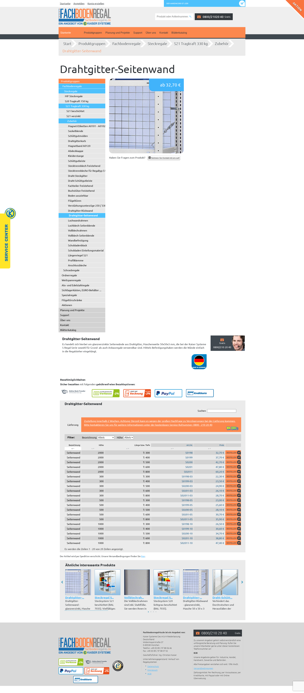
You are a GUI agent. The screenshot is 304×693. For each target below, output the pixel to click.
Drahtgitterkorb (77, 140)
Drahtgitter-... (74, 597)
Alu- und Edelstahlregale (75, 285)
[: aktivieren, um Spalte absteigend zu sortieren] (73, 448)
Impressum (152, 669)
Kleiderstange (76, 155)
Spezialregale (69, 295)
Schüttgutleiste (76, 160)
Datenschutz (153, 666)
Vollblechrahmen (77, 230)
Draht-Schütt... (222, 597)
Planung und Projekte (117, 32)
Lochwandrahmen (78, 220)
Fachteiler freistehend (80, 185)
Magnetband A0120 (79, 145)
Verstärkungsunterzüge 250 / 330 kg (88, 205)
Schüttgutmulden (78, 135)
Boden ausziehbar (78, 195)
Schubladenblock (77, 245)
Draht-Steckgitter (78, 175)
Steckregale (157, 43)
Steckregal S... (104, 597)
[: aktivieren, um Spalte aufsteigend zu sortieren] (93, 448)
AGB (149, 673)
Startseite (65, 3)
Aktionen (67, 305)
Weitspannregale (71, 280)
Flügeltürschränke (72, 300)
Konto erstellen (96, 3)
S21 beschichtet (75, 110)
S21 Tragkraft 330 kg (191, 43)
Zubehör (222, 43)
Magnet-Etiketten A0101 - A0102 (86, 126)
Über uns (151, 32)
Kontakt (163, 32)
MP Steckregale (74, 96)
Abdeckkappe (75, 150)
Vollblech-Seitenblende (81, 235)
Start (67, 43)
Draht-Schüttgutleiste (80, 180)
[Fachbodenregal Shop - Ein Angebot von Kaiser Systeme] (85, 16)
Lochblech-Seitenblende (81, 225)
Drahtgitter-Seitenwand (82, 51)
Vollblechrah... (134, 597)
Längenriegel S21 (78, 255)
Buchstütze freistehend (81, 190)
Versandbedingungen (203, 668)
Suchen (202, 410)
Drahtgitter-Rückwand (80, 210)
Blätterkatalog (179, 32)
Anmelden (79, 3)
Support (137, 32)
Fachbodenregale (126, 43)
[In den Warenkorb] (233, 452)
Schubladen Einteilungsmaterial (86, 250)
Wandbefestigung (78, 240)
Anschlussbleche (77, 265)
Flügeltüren (74, 200)
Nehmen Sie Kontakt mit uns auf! (165, 158)
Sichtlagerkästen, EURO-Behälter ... (81, 290)
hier (143, 556)
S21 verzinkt (73, 116)
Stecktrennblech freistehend (84, 165)
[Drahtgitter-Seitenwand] (146, 116)
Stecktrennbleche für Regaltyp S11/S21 (90, 170)
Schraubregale (71, 270)
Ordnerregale (69, 275)
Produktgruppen (93, 32)
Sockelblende (75, 130)
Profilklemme (75, 260)
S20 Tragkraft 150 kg (76, 101)
